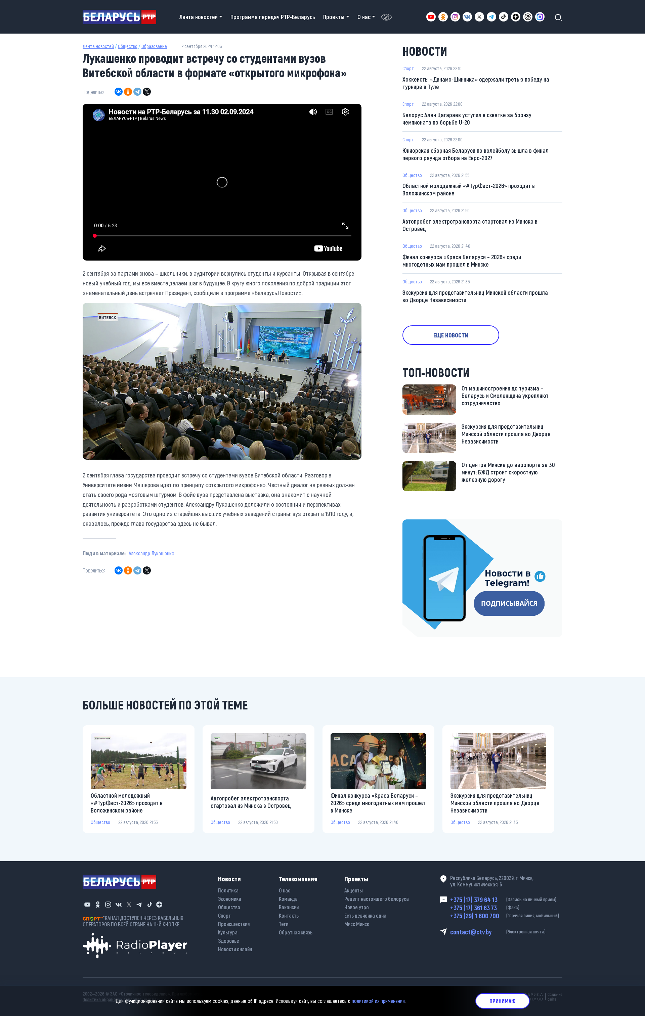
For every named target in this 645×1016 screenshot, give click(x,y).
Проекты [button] (333, 16)
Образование (154, 46)
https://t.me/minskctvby (430, 524)
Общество (127, 46)
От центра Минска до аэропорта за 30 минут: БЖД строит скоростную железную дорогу (508, 472)
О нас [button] (364, 16)
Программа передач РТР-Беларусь (272, 16)
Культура (228, 932)
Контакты (289, 915)
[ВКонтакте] (119, 92)
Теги (283, 924)
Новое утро (356, 907)
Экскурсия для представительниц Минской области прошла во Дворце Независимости (475, 296)
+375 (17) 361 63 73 (484, 908)
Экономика (229, 898)
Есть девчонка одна (365, 915)
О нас (284, 890)
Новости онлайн (235, 949)
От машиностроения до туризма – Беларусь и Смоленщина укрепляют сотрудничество (505, 395)
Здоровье (228, 940)
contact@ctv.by (498, 932)
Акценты (353, 890)
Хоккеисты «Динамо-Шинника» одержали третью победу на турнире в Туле (475, 83)
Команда (288, 898)
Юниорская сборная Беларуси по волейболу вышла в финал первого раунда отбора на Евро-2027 (475, 154)
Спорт (408, 68)
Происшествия (234, 924)
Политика (228, 890)
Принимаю (502, 1001)
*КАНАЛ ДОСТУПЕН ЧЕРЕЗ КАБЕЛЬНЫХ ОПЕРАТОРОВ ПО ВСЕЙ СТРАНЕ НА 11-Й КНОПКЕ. (133, 921)
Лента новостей (98, 46)
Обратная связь (295, 932)
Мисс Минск (356, 924)
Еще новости (450, 335)
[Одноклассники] (128, 92)
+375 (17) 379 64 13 (503, 899)
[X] (147, 92)
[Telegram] (137, 92)
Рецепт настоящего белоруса (376, 898)
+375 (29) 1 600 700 (504, 916)
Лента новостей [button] (198, 16)
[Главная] (122, 17)
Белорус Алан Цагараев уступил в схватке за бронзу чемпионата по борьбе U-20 (466, 118)
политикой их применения (378, 1001)
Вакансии (289, 907)
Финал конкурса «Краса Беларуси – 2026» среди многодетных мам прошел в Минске (461, 260)
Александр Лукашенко (151, 553)
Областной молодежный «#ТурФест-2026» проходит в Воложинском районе (468, 189)
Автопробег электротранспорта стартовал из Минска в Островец (470, 225)
